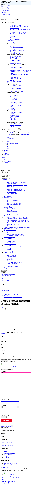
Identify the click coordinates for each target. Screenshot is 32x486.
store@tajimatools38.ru (7, 445)
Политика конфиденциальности (12, 464)
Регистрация (10, 138)
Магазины (6, 154)
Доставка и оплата (9, 151)
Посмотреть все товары (16, 25)
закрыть (3, 333)
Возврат (6, 153)
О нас (5, 451)
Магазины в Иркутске (9, 453)
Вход (8, 137)
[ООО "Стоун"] (5, 467)
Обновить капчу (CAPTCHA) (8, 367)
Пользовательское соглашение (12, 463)
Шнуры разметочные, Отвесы (12, 294)
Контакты (6, 457)
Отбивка (6, 295)
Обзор (2, 307)
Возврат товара (8, 456)
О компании (7, 150)
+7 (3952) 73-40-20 (13, 132)
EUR (8, 149)
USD (8, 147)
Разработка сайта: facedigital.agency (10, 477)
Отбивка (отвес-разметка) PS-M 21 (13, 297)
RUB (8, 146)
